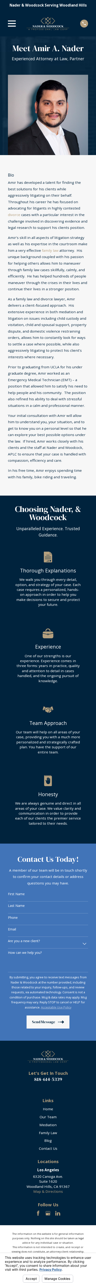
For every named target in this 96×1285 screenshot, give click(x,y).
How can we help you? (25, 953)
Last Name (16, 906)
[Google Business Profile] (47, 1213)
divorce (14, 214)
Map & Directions (48, 1191)
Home (48, 1109)
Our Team (48, 1117)
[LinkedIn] (57, 1213)
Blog (48, 1140)
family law (50, 250)
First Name (16, 894)
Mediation (48, 1124)
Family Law (48, 1132)
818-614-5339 (48, 1079)
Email (12, 929)
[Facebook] (38, 1213)
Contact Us (48, 1148)
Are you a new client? (24, 941)
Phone (13, 918)
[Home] (48, 23)
